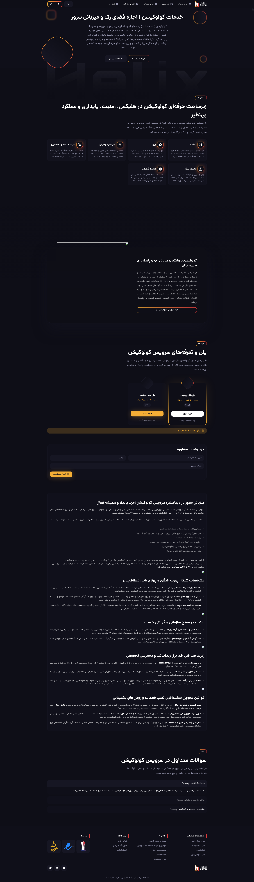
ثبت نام (53, 4)
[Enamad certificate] (68, 846)
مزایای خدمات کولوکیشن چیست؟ (191, 800)
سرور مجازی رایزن (198, 854)
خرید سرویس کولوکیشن (168, 309)
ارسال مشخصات (59, 474)
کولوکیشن (200, 850)
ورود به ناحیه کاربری (157, 841)
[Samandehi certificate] (54, 846)
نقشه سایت (161, 854)
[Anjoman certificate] (83, 846)
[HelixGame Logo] (201, 4)
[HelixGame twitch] (64, 868)
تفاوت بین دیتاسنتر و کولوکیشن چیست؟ (187, 809)
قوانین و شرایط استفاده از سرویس (151, 845)
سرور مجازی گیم (198, 841)
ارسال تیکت (122, 850)
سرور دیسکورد (160, 859)
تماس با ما (122, 841)
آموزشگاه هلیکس (119, 845)
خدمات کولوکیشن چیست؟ (193, 783)
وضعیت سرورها (159, 850)
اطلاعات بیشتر (116, 59)
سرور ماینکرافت (198, 845)
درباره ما (111, 4)
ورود (68, 4)
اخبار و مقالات (129, 4)
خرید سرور (140, 59)
